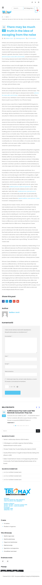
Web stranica (9, 371)
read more (10, 422)
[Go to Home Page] (2, 17)
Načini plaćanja (9, 539)
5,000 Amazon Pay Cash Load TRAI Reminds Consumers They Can (21, 412)
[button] (3, 7)
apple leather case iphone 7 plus (28, 198)
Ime (6, 356)
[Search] (37, 8)
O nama (6, 523)
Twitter (7, 301)
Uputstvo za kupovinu (11, 548)
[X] (35, 2)
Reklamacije (8, 545)
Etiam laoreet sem (15, 472)
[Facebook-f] (3, 561)
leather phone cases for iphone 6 (20, 187)
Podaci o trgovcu (10, 526)
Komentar (8, 336)
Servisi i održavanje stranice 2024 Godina (16, 439)
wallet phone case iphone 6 (27, 191)
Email (17, 301)
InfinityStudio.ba (35, 576)
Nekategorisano (20, 38)
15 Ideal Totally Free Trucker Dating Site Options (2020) (20, 449)
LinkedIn (10, 301)
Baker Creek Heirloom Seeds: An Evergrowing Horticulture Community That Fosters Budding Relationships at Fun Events (20, 461)
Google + (14, 301)
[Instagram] (38, 2)
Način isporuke (9, 536)
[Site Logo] (7, 12)
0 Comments (32, 38)
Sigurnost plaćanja (10, 542)
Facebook (3, 301)
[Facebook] (32, 2)
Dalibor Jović (9, 38)
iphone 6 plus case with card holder (13, 57)
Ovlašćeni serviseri (10, 551)
